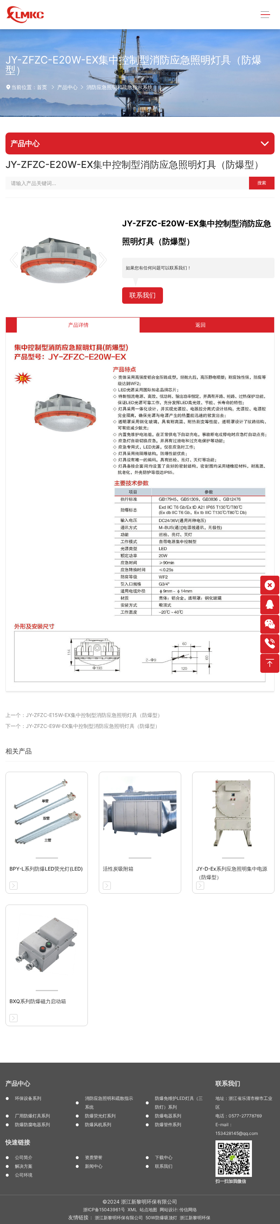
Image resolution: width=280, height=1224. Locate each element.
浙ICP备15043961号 (104, 1209)
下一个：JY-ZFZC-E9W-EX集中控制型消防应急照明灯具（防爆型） (82, 726)
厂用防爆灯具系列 (32, 1116)
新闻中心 (93, 1166)
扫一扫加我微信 (230, 1181)
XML (132, 1209)
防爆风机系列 (98, 1124)
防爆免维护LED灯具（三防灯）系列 (179, 1103)
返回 (200, 325)
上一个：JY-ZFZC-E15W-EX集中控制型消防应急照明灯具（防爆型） (84, 715)
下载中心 (163, 1157)
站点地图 (148, 1209)
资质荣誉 (93, 1157)
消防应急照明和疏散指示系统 (119, 87)
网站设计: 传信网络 (178, 1209)
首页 (42, 87)
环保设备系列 (28, 1098)
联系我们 (142, 295)
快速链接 (17, 1142)
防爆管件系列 (168, 1124)
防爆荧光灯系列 (100, 1116)
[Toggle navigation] (265, 15)
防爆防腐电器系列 (32, 1124)
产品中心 (67, 87)
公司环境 (23, 1175)
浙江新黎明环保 (195, 1217)
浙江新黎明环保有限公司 (119, 1217)
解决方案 (23, 1166)
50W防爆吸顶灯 (161, 1217)
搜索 (261, 182)
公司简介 (23, 1157)
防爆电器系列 (168, 1116)
